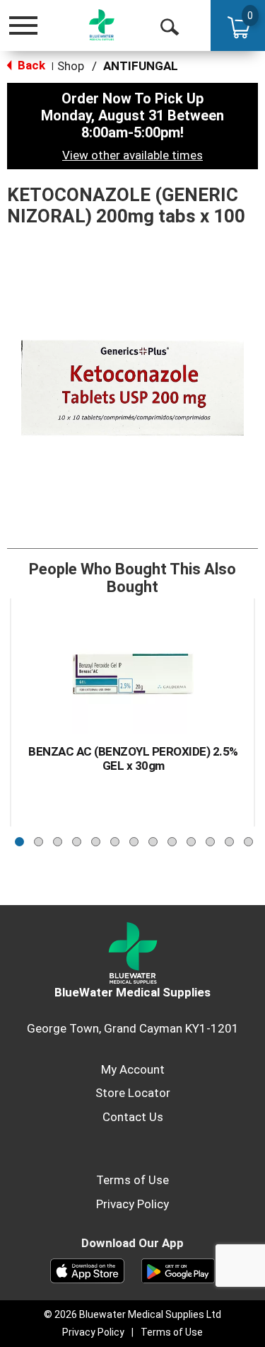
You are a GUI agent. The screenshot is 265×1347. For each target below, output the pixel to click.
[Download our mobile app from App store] (87, 1270)
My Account (133, 1069)
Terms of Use (132, 1180)
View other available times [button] (132, 155)
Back (30, 65)
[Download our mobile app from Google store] (178, 1270)
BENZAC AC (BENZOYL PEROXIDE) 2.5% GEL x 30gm (133, 758)
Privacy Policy (132, 1204)
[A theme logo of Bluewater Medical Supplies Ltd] (101, 25)
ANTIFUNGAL (140, 66)
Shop (70, 66)
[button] (19, 838)
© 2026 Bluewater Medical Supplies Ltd (132, 1314)
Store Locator (132, 1093)
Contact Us (132, 1117)
